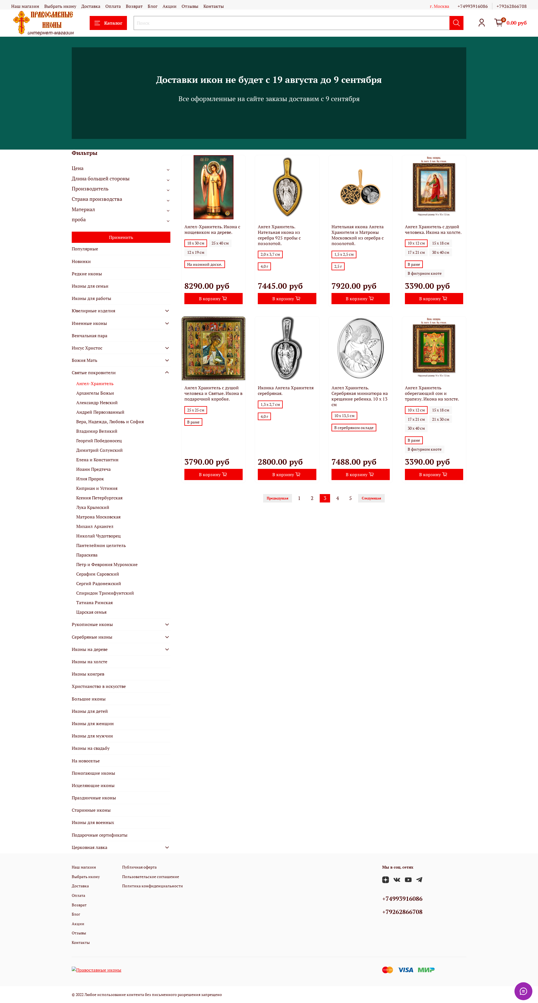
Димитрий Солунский (99, 450)
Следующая (371, 498)
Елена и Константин (97, 460)
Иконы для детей (90, 711)
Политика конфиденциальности (152, 885)
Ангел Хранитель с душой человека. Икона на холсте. (433, 229)
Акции (170, 6)
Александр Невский (97, 402)
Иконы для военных (93, 822)
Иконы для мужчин (92, 736)
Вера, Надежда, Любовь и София (110, 421)
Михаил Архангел (94, 526)
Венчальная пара (89, 335)
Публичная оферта (139, 867)
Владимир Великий (96, 431)
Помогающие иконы (93, 773)
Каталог (113, 23)
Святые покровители (94, 372)
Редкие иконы (87, 274)
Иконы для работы (91, 298)
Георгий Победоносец (99, 440)
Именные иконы (89, 323)
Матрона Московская (98, 517)
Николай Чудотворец (98, 536)
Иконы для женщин (93, 723)
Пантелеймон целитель (101, 545)
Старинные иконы (91, 810)
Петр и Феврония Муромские (107, 564)
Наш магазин (25, 6)
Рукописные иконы (92, 624)
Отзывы (190, 6)
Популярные (85, 249)
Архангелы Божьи (95, 393)
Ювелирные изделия (93, 311)
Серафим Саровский (97, 574)
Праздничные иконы (94, 798)
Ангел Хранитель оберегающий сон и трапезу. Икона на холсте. (432, 393)
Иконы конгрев (88, 674)
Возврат (134, 6)
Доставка (90, 6)
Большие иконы (89, 699)
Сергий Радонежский (98, 583)
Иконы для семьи (90, 286)
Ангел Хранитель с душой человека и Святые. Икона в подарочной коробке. (213, 393)
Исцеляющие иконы (93, 785)
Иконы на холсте (89, 661)
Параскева (87, 555)
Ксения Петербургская (99, 498)
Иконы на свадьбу (91, 748)
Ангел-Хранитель (94, 383)
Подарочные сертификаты (99, 835)
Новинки (81, 261)
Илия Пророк (90, 479)
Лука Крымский (92, 507)
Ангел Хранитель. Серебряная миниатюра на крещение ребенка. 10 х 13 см (359, 396)
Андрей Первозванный (100, 412)
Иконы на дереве (90, 649)
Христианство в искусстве (99, 686)
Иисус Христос (87, 348)
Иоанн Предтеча (93, 469)
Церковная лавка (89, 847)
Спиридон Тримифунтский (105, 593)
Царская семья (91, 612)
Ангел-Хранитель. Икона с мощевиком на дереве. (212, 229)
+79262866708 (512, 6)
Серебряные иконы (92, 637)
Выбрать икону (60, 6)
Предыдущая (277, 498)
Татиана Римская (94, 602)
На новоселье (86, 761)
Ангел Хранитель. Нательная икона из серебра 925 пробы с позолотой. (279, 235)
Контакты (213, 6)
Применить (121, 237)
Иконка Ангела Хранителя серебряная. (286, 390)
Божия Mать (84, 360)
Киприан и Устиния (96, 488)
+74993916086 (473, 6)
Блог (152, 6)
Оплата (113, 6)
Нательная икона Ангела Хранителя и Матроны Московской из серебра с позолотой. (357, 235)
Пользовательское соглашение (150, 876)
